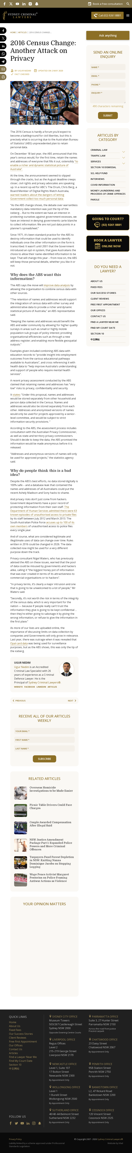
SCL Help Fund (99, 173)
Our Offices (98, 310)
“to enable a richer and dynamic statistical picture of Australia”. (44, 165)
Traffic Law (98, 155)
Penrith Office (101, 1064)
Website (18, 686)
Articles (22, 32)
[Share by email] (3, 69)
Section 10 (97, 333)
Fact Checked (22, 74)
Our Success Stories (103, 292)
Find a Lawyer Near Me (105, 322)
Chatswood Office (104, 1039)
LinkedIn (41, 686)
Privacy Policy (15, 1139)
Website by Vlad (115, 1143)
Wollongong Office (66, 1087)
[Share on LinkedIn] (3, 46)
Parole (95, 199)
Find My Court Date (103, 327)
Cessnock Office (102, 1110)
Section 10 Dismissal (103, 167)
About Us (96, 281)
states (16, 394)
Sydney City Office (64, 1016)
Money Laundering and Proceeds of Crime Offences (108, 192)
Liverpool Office (63, 1039)
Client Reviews (100, 298)
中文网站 (95, 339)
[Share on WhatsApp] (3, 54)
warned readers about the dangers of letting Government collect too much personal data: (37, 196)
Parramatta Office (104, 1016)
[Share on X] (3, 38)
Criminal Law (99, 149)
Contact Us (98, 316)
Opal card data (19, 643)
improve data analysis (57, 285)
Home (13, 32)
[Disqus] (44, 951)
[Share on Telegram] (3, 61)
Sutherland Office (65, 1110)
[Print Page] (3, 77)
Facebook (29, 686)
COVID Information (103, 184)
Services (96, 161)
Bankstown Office (104, 1087)
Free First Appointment (105, 304)
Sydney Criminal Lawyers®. (44, 682)
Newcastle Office (64, 1064)
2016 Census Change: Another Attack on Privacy (43, 50)
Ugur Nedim (24, 70)
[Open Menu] (127, 15)
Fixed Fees (96, 287)
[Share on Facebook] (3, 30)
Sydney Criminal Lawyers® (110, 1139)
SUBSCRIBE (44, 759)
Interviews (97, 179)
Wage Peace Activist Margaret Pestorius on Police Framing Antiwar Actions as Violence (49, 877)
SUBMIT (108, 115)
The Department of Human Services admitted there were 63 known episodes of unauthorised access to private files (43, 510)
